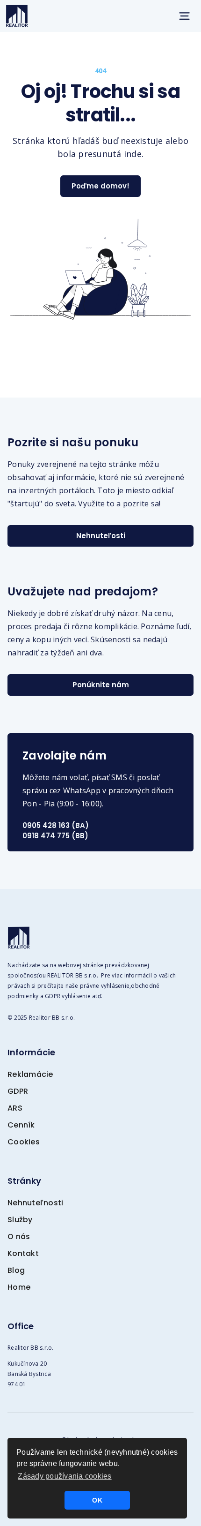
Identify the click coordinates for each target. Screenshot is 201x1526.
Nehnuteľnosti (35, 1202)
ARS (14, 1108)
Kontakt (23, 1253)
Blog (16, 1270)
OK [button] (97, 1500)
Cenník (21, 1125)
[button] (184, 16)
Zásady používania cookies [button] (64, 1476)
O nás (18, 1236)
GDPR (17, 1091)
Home (18, 1287)
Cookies (23, 1141)
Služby (20, 1219)
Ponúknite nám (100, 685)
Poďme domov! (100, 186)
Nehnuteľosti (100, 536)
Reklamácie (30, 1074)
